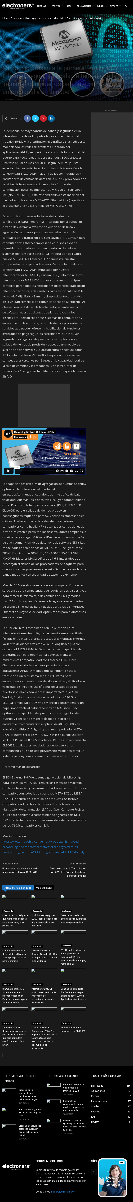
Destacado (16, 18)
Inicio (5, 18)
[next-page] (10, 1055)
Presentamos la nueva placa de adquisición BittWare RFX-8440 (20, 870)
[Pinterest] (43, 118)
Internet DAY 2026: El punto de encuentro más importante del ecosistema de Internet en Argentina (44, 996)
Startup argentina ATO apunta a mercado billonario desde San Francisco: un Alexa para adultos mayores (14, 996)
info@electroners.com (63, 1191)
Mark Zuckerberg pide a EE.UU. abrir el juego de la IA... (30, 1112)
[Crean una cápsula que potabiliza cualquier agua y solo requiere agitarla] (73, 903)
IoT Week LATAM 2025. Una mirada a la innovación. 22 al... (74, 1088)
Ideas (69, 6)
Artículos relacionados (18, 887)
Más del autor (44, 887)
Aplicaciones (84, 6)
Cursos (100, 6)
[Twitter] (35, 118)
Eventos (55, 6)
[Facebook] (27, 118)
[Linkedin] (51, 118)
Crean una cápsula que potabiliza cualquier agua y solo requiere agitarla (73, 919)
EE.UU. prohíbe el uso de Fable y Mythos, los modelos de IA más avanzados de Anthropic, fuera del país (73, 957)
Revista (114, 6)
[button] (126, 6)
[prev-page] (4, 1055)
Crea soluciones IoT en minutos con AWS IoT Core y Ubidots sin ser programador (68, 872)
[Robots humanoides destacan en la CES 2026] (73, 1016)
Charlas (41, 6)
